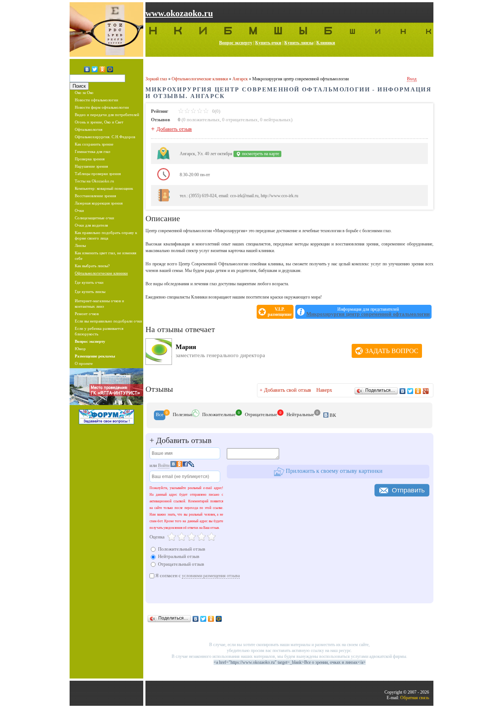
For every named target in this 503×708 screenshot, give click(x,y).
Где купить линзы (90, 291)
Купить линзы (298, 42)
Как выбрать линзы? (92, 266)
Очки (79, 210)
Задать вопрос (391, 351)
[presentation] (159, 415)
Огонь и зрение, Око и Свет (99, 122)
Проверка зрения (90, 159)
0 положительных (201, 119)
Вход (411, 78)
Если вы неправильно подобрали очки (108, 321)
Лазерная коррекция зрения (99, 203)
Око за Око (84, 92)
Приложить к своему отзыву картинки (333, 471)
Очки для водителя (91, 225)
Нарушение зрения (91, 166)
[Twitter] (95, 69)
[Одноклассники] (102, 69)
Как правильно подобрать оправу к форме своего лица (106, 235)
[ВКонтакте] (87, 69)
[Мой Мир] (110, 69)
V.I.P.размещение (280, 312)
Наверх (324, 390)
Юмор (80, 348)
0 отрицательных (240, 119)
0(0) (215, 111)
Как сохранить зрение (94, 144)
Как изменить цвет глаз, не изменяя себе (105, 256)
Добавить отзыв (174, 129)
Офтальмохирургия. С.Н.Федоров (105, 137)
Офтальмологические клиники (101, 273)
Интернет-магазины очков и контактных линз (99, 303)
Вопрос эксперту (235, 42)
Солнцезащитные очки (94, 218)
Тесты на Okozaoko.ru (94, 181)
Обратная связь (414, 697)
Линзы (80, 245)
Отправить (408, 490)
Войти (163, 465)
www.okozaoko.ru (179, 13)
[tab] (159, 415)
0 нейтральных (275, 119)
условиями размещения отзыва (211, 575)
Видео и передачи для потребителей (107, 114)
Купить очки (268, 42)
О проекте (84, 363)
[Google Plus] (426, 391)
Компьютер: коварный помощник (104, 188)
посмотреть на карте (260, 153)
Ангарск (240, 78)
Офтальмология (88, 129)
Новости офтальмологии (96, 100)
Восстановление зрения (95, 195)
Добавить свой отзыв (287, 390)
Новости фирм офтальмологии (102, 107)
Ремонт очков (87, 313)
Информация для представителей (368, 312)
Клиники (325, 42)
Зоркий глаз (156, 78)
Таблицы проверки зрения (98, 173)
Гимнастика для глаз (92, 151)
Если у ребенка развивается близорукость (99, 331)
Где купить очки (89, 282)
